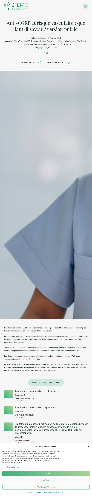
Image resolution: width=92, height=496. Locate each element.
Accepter (46, 474)
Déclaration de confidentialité (53, 492)
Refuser (46, 480)
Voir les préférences (46, 487)
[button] (88, 446)
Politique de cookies (34, 492)
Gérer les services (13, 467)
